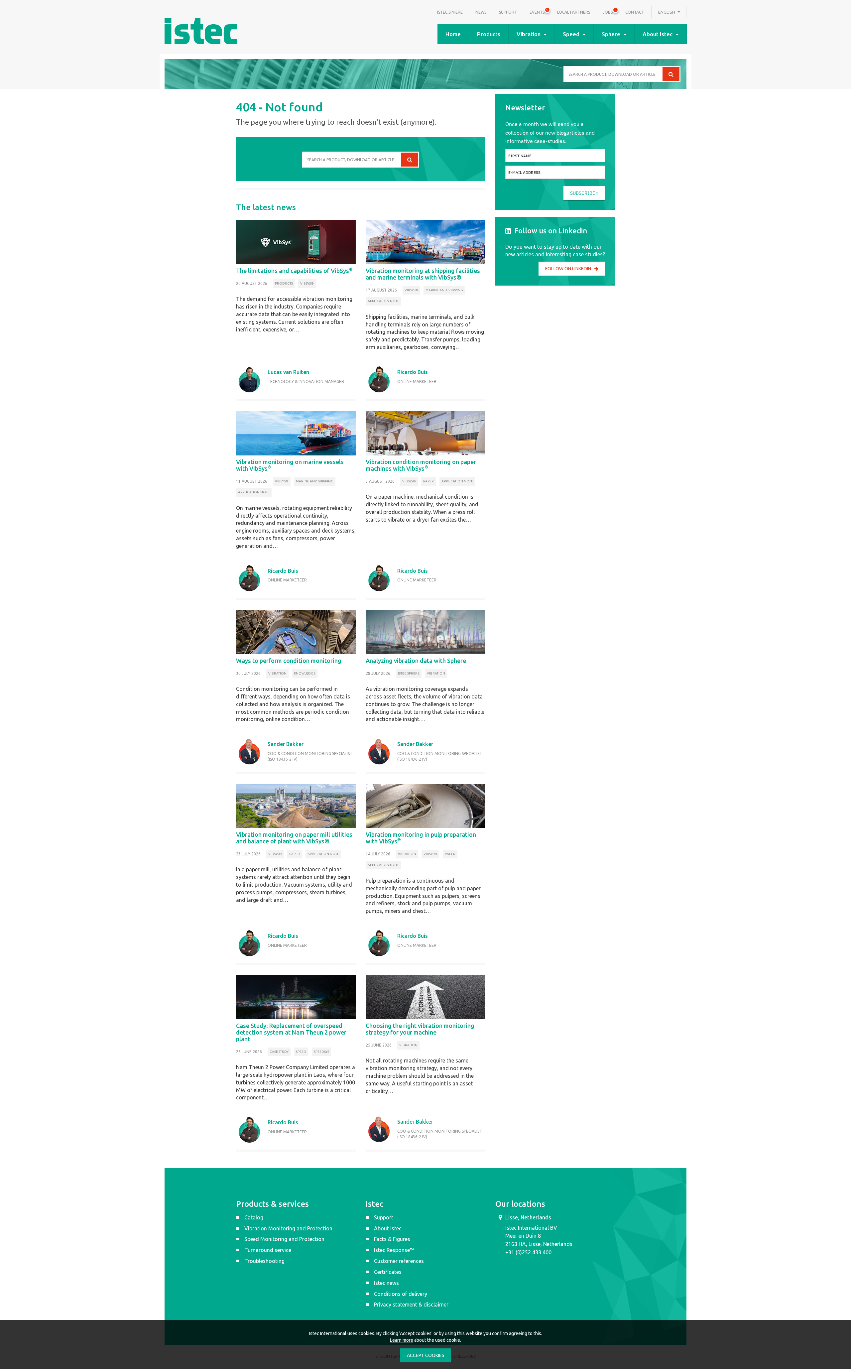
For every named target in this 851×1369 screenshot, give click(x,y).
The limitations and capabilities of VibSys (294, 270)
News (480, 12)
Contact (634, 12)
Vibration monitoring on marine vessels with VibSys (290, 465)
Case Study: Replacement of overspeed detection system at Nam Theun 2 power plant (291, 1032)
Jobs (608, 11)
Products (488, 34)
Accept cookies (425, 1355)
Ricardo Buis (412, 372)
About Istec (657, 34)
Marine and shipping (444, 290)
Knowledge (304, 673)
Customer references (399, 1261)
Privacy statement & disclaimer (411, 1304)
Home (453, 34)
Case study (279, 1052)
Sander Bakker (286, 744)
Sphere (611, 34)
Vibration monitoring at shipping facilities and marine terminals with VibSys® (423, 274)
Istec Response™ (394, 1250)
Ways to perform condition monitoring (288, 660)
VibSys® (307, 283)
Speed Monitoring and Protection (284, 1239)
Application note (383, 301)
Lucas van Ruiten (288, 372)
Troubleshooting (264, 1261)
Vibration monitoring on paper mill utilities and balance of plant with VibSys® (294, 837)
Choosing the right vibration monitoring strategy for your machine (420, 1029)
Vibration (529, 34)
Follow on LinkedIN (568, 268)
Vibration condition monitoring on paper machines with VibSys (421, 465)
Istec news (386, 1283)
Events (537, 11)
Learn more (401, 1340)
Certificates (388, 1272)
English (667, 12)
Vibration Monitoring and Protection (288, 1228)
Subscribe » (584, 193)
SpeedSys (321, 1052)
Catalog (253, 1217)
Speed (571, 34)
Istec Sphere (450, 12)
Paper (428, 481)
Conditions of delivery (400, 1294)
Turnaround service (267, 1250)
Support (508, 12)
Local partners (573, 12)
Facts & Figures (392, 1239)
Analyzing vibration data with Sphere (416, 660)
